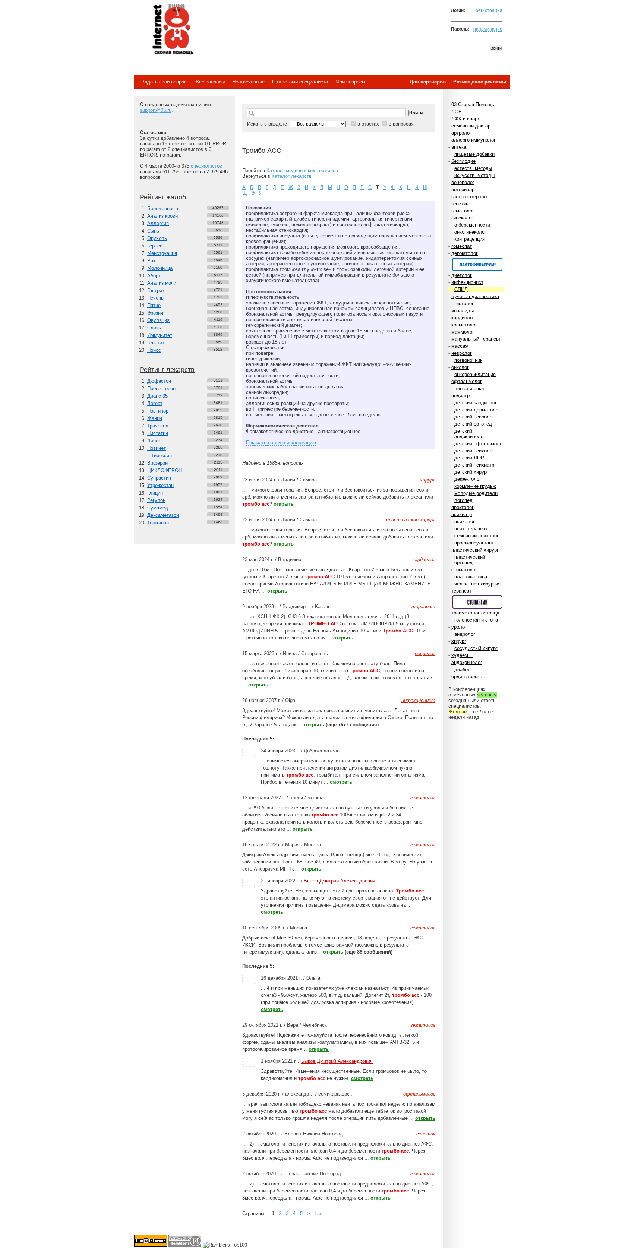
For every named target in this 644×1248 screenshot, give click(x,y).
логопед (463, 500)
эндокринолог (466, 662)
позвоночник (468, 360)
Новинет (156, 448)
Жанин (154, 418)
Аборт (154, 275)
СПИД (461, 289)
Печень (155, 298)
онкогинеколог (470, 232)
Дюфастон (159, 381)
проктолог (462, 507)
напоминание (487, 28)
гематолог (462, 211)
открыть (284, 504)
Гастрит (155, 290)
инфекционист (467, 282)
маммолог (462, 332)
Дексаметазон (163, 515)
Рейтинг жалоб (163, 197)
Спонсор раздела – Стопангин (477, 602)
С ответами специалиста (300, 82)
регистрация (489, 10)
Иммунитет (159, 335)
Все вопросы (210, 82)
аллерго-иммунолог (473, 140)
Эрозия (155, 313)
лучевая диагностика (475, 296)
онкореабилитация (475, 374)
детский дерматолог (477, 410)
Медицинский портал (172, 30)
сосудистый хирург (476, 648)
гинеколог (462, 218)
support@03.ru (155, 110)
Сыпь (153, 231)
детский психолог (474, 451)
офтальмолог (466, 381)
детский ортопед (473, 424)
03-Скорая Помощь (472, 104)
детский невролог (474, 417)
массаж (459, 346)
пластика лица (470, 576)
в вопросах (401, 124)
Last (319, 1213)
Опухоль (157, 238)
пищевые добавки (474, 154)
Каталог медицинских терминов (302, 170)
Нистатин (157, 433)
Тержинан (158, 522)
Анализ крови (162, 216)
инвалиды (462, 310)
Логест (154, 403)
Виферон (157, 463)
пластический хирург (475, 550)
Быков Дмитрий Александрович (339, 881)
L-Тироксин (159, 455)
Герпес (154, 246)
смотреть (341, 782)
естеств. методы (473, 168)
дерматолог (464, 253)
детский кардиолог (475, 402)
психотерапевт (470, 528)
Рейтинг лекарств (167, 369)
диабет (462, 669)
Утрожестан (160, 485)
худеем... (462, 655)
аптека (458, 147)
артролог (461, 133)
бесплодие (463, 161)
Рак (151, 260)
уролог (459, 627)
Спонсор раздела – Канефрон (477, 264)
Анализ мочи (161, 283)
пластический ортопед (469, 559)
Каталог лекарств (292, 176)
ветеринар (462, 189)
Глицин (155, 493)
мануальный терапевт (476, 339)
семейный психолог (476, 535)
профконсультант (474, 543)
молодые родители (476, 493)
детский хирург (471, 472)
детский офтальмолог (479, 443)
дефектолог (467, 479)
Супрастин (159, 478)
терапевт (461, 591)
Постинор (157, 411)
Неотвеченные (248, 82)
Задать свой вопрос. (165, 82)
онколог (460, 367)
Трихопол (157, 426)
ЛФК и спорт (465, 118)
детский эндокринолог (469, 433)
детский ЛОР (469, 458)
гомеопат (461, 246)
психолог (464, 521)
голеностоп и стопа (476, 620)
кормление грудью (475, 486)
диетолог (461, 275)
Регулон (156, 500)
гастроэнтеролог (470, 196)
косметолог (464, 325)
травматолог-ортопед (475, 613)
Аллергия (158, 223)
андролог (464, 634)
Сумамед (157, 508)
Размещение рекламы (479, 82)
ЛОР (456, 111)
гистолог (464, 303)
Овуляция (158, 320)
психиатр (461, 514)
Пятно (154, 305)
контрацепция (469, 239)
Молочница (160, 268)
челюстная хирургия (477, 584)
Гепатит (155, 342)
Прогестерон (161, 388)
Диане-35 (157, 396)
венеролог (462, 182)
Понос (154, 350)
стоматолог (464, 569)
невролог (461, 353)
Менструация (162, 253)
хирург (458, 641)
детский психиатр (474, 465)
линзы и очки (469, 388)
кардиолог (462, 317)
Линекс (155, 440)
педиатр (460, 395)
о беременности (472, 225)
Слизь (154, 328)
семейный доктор (470, 126)
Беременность (163, 208)
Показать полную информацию (281, 442)
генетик (459, 203)
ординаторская (468, 676)
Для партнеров (428, 82)
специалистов (206, 166)
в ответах (368, 124)
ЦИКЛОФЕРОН (164, 470)
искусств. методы (474, 175)
